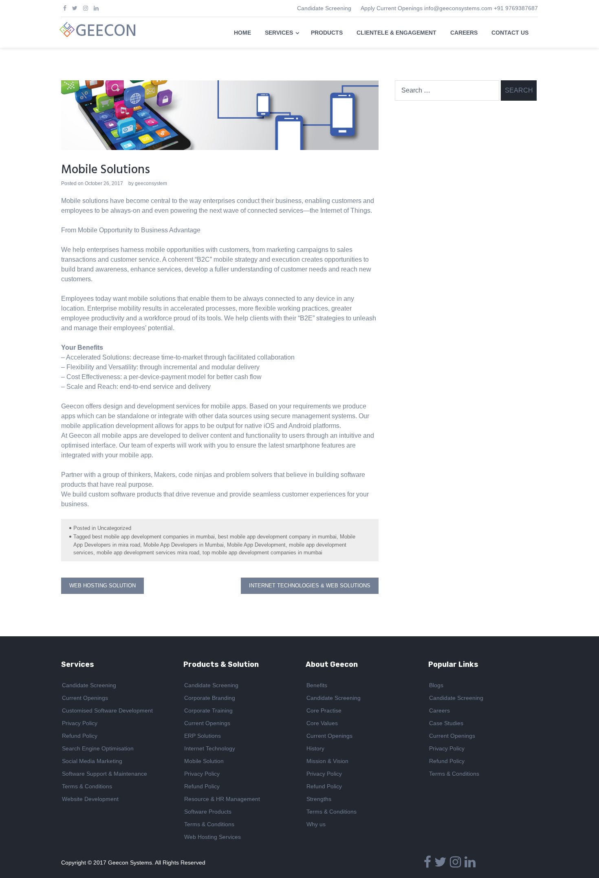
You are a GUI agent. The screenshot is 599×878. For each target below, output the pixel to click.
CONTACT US (510, 32)
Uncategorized (114, 528)
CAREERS (464, 32)
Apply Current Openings (392, 8)
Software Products (207, 811)
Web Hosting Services (212, 837)
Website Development (90, 799)
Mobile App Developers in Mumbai (183, 545)
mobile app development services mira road (148, 552)
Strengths (318, 799)
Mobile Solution (204, 761)
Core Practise (323, 710)
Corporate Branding (209, 698)
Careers (439, 710)
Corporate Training (208, 710)
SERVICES (279, 32)
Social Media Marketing (92, 761)
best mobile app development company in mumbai (277, 537)
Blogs (436, 685)
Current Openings (85, 698)
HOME (242, 32)
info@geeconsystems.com (458, 8)
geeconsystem (151, 183)
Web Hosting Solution (102, 585)
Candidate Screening (324, 8)
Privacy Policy (79, 723)
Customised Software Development (107, 710)
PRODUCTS (327, 32)
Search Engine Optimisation (98, 748)
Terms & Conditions (87, 786)
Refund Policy (79, 735)
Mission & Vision (327, 761)
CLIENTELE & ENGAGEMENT (396, 32)
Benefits (316, 685)
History (315, 748)
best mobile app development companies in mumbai (153, 537)
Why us (316, 824)
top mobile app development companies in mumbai (262, 552)
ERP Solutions (202, 735)
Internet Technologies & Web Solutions (309, 585)
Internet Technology (209, 748)
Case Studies (446, 723)
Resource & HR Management (222, 799)
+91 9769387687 (516, 8)
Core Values (322, 723)
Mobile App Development (256, 545)
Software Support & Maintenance (104, 773)
